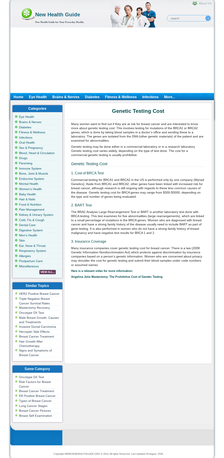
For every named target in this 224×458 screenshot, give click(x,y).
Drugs (23, 158)
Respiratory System (32, 250)
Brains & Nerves (65, 97)
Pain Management (31, 209)
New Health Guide (57, 14)
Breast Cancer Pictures (35, 410)
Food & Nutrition (30, 204)
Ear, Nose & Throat (32, 245)
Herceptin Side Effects (34, 331)
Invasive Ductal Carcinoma (37, 326)
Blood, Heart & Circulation (37, 153)
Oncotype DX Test (31, 312)
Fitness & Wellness (121, 97)
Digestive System (31, 230)
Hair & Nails (27, 199)
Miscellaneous (29, 266)
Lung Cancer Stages (33, 406)
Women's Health (30, 189)
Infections (150, 97)
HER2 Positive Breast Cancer (39, 293)
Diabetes (92, 97)
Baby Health (27, 194)
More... (169, 97)
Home (18, 97)
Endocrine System (31, 178)
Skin (22, 240)
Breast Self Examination (35, 415)
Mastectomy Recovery (34, 307)
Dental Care (27, 225)
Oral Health (27, 142)
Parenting (25, 163)
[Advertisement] (112, 60)
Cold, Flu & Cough (31, 220)
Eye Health (38, 97)
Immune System (30, 168)
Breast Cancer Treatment (36, 336)
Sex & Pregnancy (31, 147)
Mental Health (28, 183)
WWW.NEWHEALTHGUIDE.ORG (82, 454)
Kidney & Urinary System (36, 214)
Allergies (25, 256)
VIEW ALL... (47, 272)
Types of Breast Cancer (35, 401)
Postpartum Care (31, 261)
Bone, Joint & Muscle (33, 173)
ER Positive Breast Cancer (37, 396)
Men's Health (28, 235)
